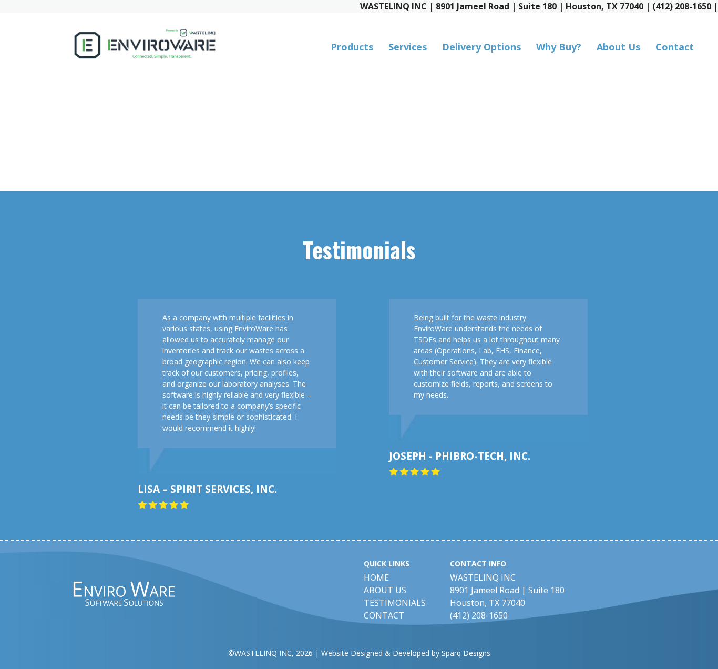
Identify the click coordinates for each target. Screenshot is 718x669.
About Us (618, 46)
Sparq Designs (466, 653)
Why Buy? (558, 46)
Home (376, 577)
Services (407, 46)
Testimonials (395, 603)
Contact (674, 46)
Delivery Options (481, 46)
